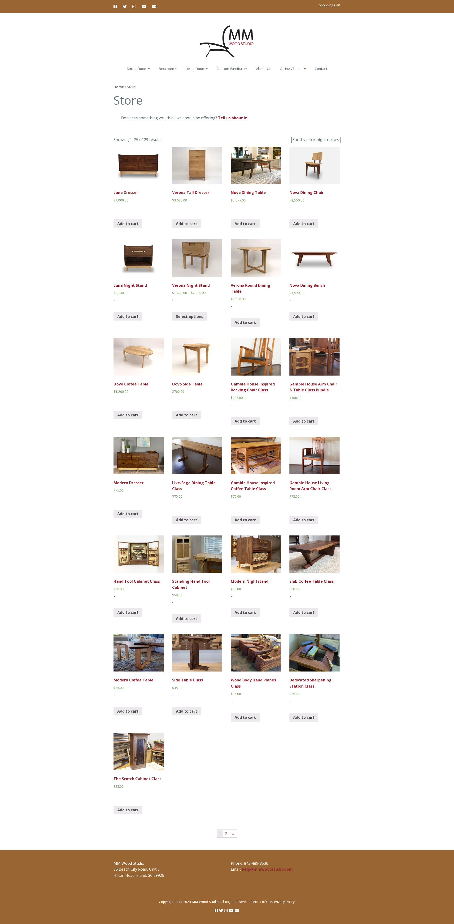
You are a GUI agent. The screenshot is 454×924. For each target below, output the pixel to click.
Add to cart (128, 223)
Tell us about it (232, 117)
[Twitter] (124, 6)
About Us (263, 68)
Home (119, 86)
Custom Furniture (231, 68)
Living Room (195, 68)
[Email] (154, 6)
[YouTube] (143, 6)
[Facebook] (116, 6)
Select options (189, 316)
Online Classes (291, 68)
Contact (321, 68)
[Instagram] (134, 6)
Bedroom (166, 68)
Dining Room (137, 68)
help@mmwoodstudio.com (267, 869)
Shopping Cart (329, 5)
